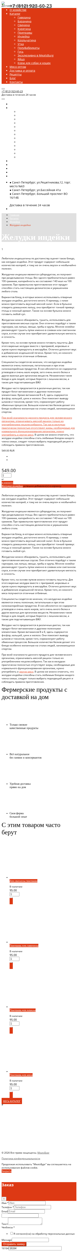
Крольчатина (27, 40)
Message (7, 1240)
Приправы (25, 33)
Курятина (24, 29)
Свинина (24, 25)
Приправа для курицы (23, 1010)
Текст (5, 1224)
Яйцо (21, 59)
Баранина (24, 21)
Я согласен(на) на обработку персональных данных (44, 1233)
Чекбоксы (8, 1227)
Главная (14, 215)
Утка (21, 44)
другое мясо (26, 434)
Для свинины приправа (23, 881)
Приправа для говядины (24, 945)
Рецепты (16, 74)
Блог (13, 78)
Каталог (15, 14)
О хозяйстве (18, 10)
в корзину (7, 482)
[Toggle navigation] (3, 88)
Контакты (16, 82)
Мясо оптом (18, 67)
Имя (5, 1203)
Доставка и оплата (22, 70)
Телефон (8, 1207)
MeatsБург (43, 1152)
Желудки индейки (12, 486)
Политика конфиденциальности (21, 1158)
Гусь (20, 51)
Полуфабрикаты (29, 48)
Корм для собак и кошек (34, 63)
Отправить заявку (14, 1244)
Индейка (24, 36)
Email (5, 1211)
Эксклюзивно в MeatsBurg (36, 55)
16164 (5, 1248)
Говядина (24, 17)
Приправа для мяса (21, 1075)
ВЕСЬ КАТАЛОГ (11, 1101)
